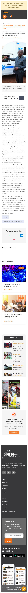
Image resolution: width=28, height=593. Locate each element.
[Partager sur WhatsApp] (9, 235)
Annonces (5, 501)
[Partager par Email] (14, 239)
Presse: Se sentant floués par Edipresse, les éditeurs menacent (13, 316)
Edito (3, 479)
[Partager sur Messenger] (13, 235)
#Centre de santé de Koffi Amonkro (13, 221)
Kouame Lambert (7, 37)
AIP (13, 341)
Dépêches (13, 338)
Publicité (4, 508)
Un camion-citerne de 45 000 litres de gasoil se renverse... (18, 369)
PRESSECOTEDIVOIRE (18, 373)
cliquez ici (16, 7)
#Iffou (5, 217)
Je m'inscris (8, 541)
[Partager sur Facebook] (5, 235)
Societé (4, 489)
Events (4, 498)
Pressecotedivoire (20, 587)
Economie (5, 485)
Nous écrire (14, 432)
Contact (4, 505)
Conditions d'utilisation (9, 511)
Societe (11, 23)
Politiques (5, 482)
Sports (4, 492)
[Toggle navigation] (24, 12)
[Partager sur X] (17, 235)
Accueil (6, 23)
